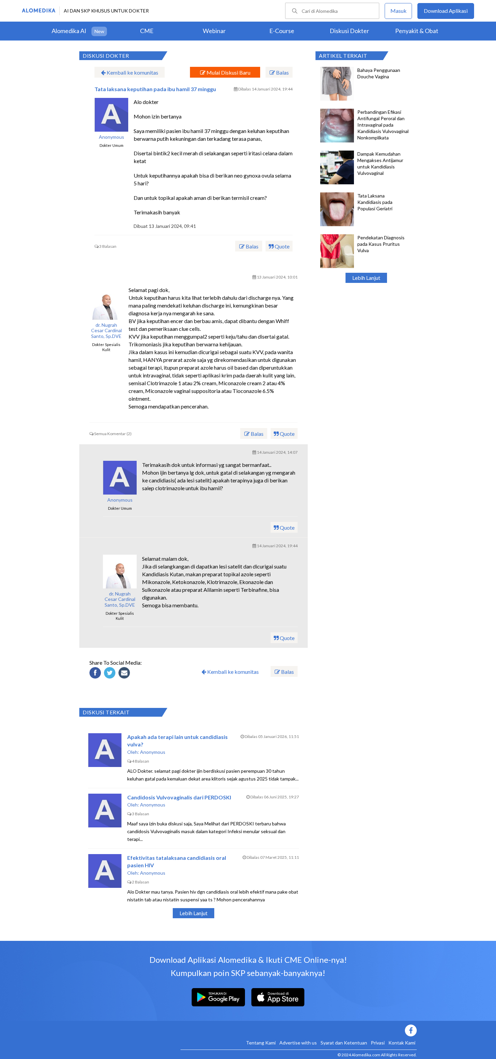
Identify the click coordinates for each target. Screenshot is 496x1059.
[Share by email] (125, 674)
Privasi (378, 1042)
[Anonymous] (120, 478)
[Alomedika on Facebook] (299, 1030)
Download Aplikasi (446, 10)
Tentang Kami (261, 1042)
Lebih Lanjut (366, 277)
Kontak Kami (401, 1042)
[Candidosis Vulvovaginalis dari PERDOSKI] (105, 810)
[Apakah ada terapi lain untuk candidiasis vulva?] (105, 750)
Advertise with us (298, 1042)
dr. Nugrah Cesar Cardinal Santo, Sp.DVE (106, 330)
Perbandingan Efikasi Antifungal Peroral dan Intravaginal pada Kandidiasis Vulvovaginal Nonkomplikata (383, 124)
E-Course (281, 30)
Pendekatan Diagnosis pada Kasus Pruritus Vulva (381, 244)
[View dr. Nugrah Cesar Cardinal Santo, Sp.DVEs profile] (106, 303)
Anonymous (111, 137)
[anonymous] (111, 115)
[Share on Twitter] (110, 674)
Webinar (214, 30)
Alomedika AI (69, 30)
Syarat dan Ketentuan (344, 1042)
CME (147, 30)
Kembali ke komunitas (132, 72)
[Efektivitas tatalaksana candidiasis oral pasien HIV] (105, 871)
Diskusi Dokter (349, 30)
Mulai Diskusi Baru (227, 72)
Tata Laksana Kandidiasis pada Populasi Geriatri (374, 202)
